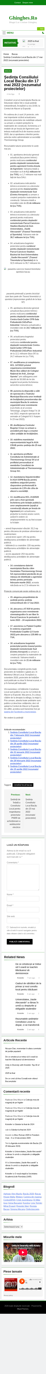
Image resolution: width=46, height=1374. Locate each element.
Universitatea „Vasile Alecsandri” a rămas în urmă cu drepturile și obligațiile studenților (23, 1154)
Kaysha (26, 1203)
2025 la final (33, 41)
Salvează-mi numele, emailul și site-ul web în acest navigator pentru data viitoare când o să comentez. (22, 930)
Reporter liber (22, 1206)
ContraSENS (9, 1200)
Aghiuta (6, 1194)
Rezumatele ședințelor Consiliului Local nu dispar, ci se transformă (27, 1021)
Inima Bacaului (15, 1203)
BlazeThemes (22, 1309)
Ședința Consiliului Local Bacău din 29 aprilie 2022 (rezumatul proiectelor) (25, 744)
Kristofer (20, 978)
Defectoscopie (32, 1209)
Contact (17, 3)
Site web (11, 916)
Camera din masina (32, 1197)
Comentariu (13, 862)
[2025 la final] (24, 41)
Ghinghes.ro (23, 18)
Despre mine (27, 3)
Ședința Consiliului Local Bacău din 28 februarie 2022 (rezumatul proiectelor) (25, 761)
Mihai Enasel (9, 1206)
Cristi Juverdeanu (24, 1200)
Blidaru (19, 1197)
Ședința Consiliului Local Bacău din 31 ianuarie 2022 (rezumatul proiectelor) (25, 752)
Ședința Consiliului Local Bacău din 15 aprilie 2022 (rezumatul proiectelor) (25, 769)
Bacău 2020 (28, 1194)
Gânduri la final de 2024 (24, 1124)
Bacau (8, 71)
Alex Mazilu (16, 1194)
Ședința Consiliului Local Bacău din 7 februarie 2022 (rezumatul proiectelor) (25, 735)
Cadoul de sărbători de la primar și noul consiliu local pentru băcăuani (28, 986)
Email (10, 905)
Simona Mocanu (17, 1209)
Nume (10, 894)
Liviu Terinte (36, 1203)
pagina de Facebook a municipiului (20, 712)
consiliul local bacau (23, 785)
